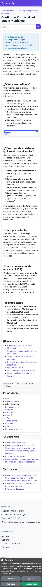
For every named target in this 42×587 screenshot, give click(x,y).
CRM (7, 426)
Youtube (5, 547)
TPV (7, 418)
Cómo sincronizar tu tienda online (20, 445)
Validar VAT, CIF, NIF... (11, 518)
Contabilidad (10, 412)
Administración (7, 10)
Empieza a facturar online (12, 511)
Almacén (9, 415)
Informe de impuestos (15, 456)
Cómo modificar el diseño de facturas (21, 459)
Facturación (10, 407)
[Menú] (37, 3)
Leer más (11, 578)
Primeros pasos (12, 401)
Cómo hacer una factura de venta (20, 448)
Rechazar (11, 584)
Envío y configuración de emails (21, 370)
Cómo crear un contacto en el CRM (21, 480)
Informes (9, 423)
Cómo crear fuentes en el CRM (19, 478)
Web (7, 398)
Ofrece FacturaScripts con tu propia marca (20, 522)
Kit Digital (5, 540)
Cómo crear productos (15, 442)
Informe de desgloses (14, 489)
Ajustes (31, 578)
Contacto (5, 536)
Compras (9, 410)
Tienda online (11, 421)
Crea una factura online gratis (14, 514)
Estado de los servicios (11, 543)
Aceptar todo (31, 584)
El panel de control (15, 367)
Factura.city (7, 3)
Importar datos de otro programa (20, 462)
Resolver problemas (14, 429)
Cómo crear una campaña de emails (21, 475)
